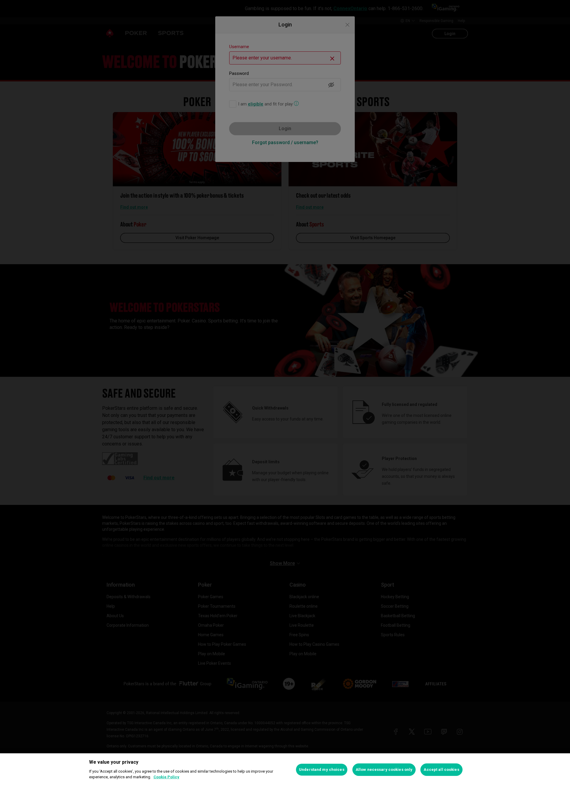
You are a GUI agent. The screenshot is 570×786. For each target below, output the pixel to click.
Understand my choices (321, 769)
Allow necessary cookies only (384, 769)
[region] (285, 769)
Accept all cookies (441, 769)
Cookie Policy (166, 777)
